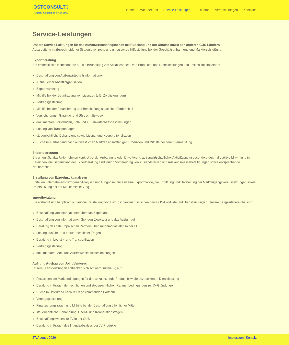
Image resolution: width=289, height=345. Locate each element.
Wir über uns (149, 10)
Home (130, 10)
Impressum (236, 337)
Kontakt (251, 337)
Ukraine (204, 10)
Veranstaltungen (226, 10)
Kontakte (249, 10)
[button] (192, 10)
